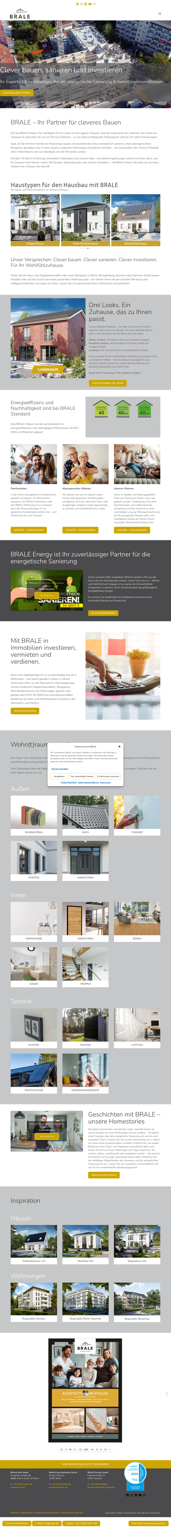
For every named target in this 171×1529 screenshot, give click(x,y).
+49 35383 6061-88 (22, 1484)
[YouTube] (140, 1496)
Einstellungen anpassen (108, 776)
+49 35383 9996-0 (99, 1484)
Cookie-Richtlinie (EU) (72, 1513)
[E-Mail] (144, 1496)
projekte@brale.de (58, 1487)
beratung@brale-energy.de (101, 1487)
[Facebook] (127, 1496)
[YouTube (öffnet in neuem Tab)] (90, 4)
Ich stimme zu (47, 595)
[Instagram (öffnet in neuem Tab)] (82, 4)
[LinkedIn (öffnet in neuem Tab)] (86, 4)
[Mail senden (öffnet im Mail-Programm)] (94, 4)
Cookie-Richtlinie (69, 782)
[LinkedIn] (135, 1496)
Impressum (105, 782)
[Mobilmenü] (159, 13)
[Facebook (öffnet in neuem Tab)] (77, 4)
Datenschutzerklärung (88, 782)
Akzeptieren (59, 776)
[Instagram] (131, 1496)
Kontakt (15, 1513)
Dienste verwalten (60, 769)
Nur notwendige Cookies (82, 776)
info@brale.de (18, 1487)
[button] (119, 746)
